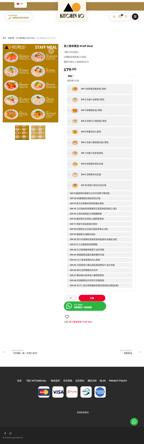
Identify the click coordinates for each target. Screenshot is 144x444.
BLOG (103, 380)
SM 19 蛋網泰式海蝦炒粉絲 (82, 234)
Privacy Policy (118, 380)
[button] (51, 51)
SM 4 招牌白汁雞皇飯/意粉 (94, 121)
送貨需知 (79, 380)
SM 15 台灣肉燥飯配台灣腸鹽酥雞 (86, 213)
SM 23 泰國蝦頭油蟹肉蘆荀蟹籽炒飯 (87, 255)
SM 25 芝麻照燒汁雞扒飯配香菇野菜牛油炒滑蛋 (92, 265)
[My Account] (114, 16)
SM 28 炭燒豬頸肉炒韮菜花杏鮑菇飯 (87, 280)
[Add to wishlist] (67, 317)
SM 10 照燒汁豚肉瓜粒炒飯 (93, 185)
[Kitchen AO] (72, 10)
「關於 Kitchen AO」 (36, 380)
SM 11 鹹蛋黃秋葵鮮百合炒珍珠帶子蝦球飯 (90, 193)
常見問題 (67, 380)
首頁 (4, 38)
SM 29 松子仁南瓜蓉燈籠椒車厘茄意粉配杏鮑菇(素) (94, 285)
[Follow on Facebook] (5, 433)
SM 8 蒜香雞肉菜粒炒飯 (92, 163)
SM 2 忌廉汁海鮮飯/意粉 (92, 99)
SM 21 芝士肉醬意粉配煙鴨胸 (83, 244)
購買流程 (92, 380)
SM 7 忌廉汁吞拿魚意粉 (92, 153)
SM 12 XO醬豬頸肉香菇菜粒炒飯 (85, 198)
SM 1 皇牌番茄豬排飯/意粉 (93, 88)
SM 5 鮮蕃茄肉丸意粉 (91, 131)
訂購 (92, 298)
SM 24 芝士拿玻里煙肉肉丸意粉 (85, 260)
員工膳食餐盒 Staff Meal (25, 38)
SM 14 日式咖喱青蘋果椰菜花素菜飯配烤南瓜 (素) (93, 208)
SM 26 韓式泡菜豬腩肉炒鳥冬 (84, 270)
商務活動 (11, 38)
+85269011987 (20, 17)
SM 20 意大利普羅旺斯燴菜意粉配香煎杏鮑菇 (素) (93, 239)
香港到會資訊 (83, 412)
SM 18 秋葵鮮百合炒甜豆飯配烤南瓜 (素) (89, 229)
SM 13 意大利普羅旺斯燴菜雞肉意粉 (87, 203)
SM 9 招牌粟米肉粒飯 (91, 174)
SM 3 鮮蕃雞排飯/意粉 (91, 110)
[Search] (125, 16)
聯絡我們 (55, 380)
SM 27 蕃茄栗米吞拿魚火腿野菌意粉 (87, 275)
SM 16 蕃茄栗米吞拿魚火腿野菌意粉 (87, 219)
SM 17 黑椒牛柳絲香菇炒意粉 (83, 224)
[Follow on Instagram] (10, 433)
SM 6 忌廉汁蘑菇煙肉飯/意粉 (95, 142)
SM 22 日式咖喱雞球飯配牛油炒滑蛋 (87, 249)
